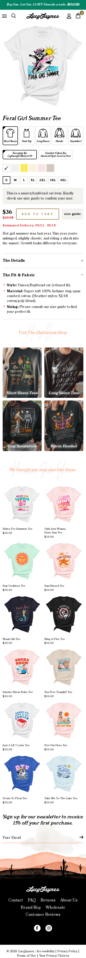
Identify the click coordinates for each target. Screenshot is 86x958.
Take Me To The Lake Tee (60, 800)
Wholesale (55, 907)
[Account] (69, 19)
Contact (15, 900)
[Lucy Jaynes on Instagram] (48, 928)
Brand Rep (31, 907)
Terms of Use (26, 956)
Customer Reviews (43, 914)
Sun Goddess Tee (14, 588)
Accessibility (45, 951)
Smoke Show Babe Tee (18, 694)
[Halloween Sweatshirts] (22, 425)
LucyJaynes (26, 951)
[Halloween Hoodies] (63, 425)
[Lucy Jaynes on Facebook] (37, 928)
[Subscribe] (78, 837)
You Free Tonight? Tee (58, 694)
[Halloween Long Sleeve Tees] (63, 372)
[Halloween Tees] (22, 372)
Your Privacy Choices (54, 956)
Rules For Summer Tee (17, 531)
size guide (72, 214)
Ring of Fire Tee (54, 641)
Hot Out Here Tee (55, 747)
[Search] (13, 16)
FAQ (32, 900)
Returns (48, 900)
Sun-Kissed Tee (54, 588)
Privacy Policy (67, 951)
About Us (69, 900)
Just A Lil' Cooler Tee (16, 747)
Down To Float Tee (15, 800)
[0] (78, 17)
